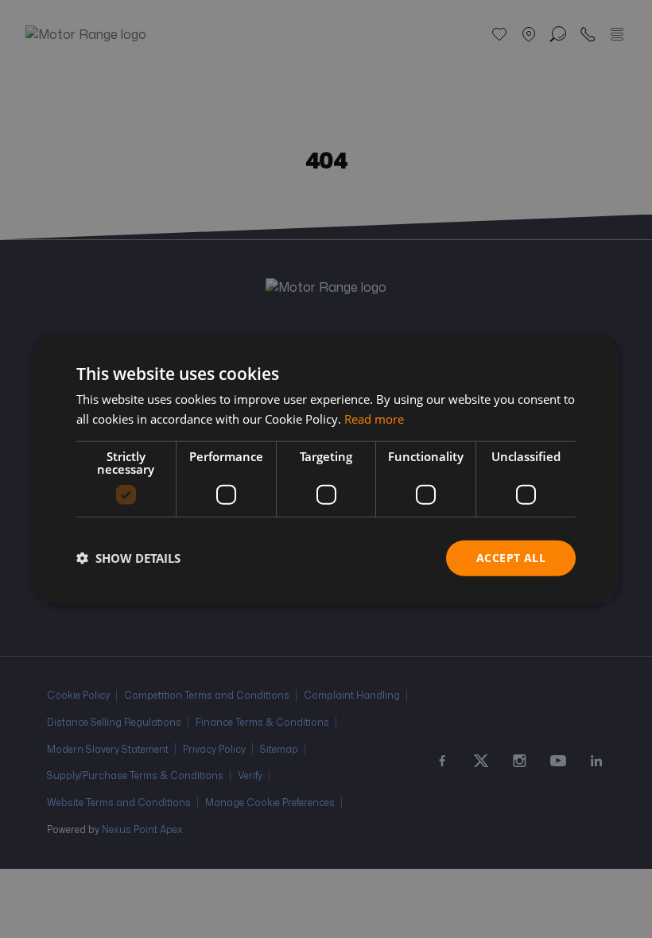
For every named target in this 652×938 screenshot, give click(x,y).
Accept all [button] (510, 557)
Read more (374, 419)
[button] (128, 558)
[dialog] (326, 469)
